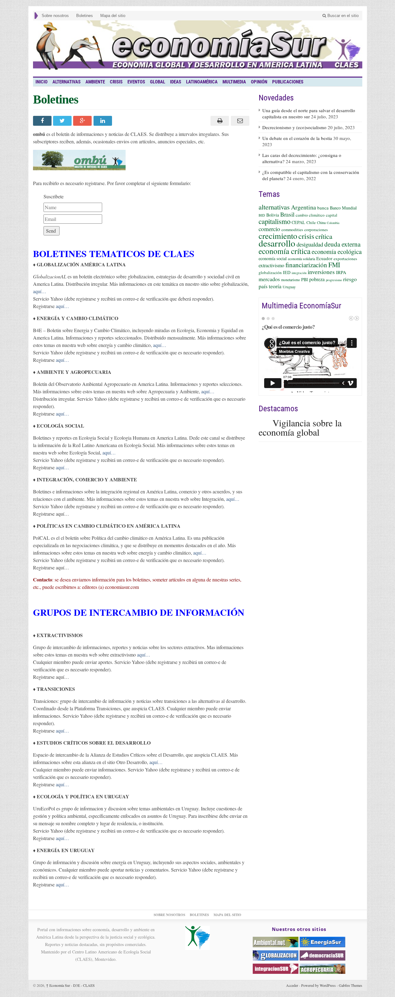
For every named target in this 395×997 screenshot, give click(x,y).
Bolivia (272, 215)
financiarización (306, 264)
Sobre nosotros (55, 15)
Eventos (136, 82)
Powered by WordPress (318, 985)
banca (323, 208)
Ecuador (324, 258)
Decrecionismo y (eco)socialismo (294, 127)
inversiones (321, 272)
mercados (269, 279)
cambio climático (310, 215)
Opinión (259, 82)
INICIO (41, 82)
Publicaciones (287, 82)
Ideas (175, 82)
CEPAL (298, 222)
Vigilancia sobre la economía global (300, 427)
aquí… (39, 291)
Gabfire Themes (350, 985)
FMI (334, 264)
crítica (323, 236)
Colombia (333, 223)
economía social (273, 258)
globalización (270, 272)
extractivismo (271, 265)
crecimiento (278, 235)
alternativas (274, 206)
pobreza (317, 279)
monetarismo (290, 279)
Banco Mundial (343, 208)
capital (331, 215)
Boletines (84, 15)
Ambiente (95, 82)
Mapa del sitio (112, 15)
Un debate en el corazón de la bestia (297, 138)
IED (286, 272)
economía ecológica (337, 251)
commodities (292, 229)
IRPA (341, 272)
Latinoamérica (202, 82)
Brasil (287, 214)
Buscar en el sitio (342, 15)
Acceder (292, 985)
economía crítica (284, 251)
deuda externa (342, 244)
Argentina (303, 207)
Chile (311, 222)
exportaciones (345, 258)
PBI (304, 279)
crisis (306, 236)
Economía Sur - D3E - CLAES (70, 985)
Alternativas (66, 82)
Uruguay (289, 286)
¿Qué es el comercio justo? (288, 327)
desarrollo (277, 243)
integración (299, 273)
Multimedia (234, 82)
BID (262, 215)
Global (157, 82)
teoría (275, 286)
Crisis (116, 82)
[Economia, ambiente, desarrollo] (197, 48)
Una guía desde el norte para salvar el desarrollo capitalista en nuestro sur (308, 113)
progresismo (334, 280)
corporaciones (316, 229)
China (321, 222)
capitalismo (274, 221)
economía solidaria (301, 258)
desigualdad (310, 244)
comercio (269, 229)
